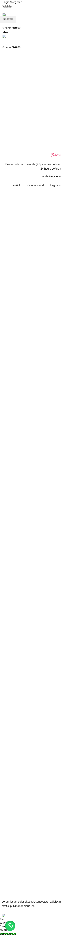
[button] (10, 926)
